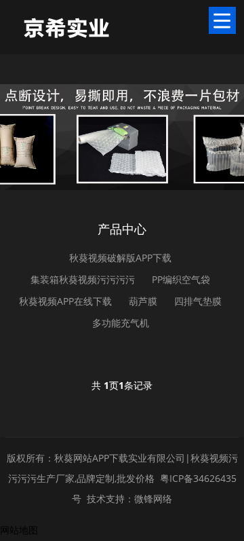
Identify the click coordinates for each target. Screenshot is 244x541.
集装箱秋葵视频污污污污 (82, 279)
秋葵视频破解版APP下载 (120, 257)
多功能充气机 (120, 322)
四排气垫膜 (198, 301)
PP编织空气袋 (181, 279)
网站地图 (19, 529)
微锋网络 (153, 498)
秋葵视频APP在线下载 (65, 301)
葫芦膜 (143, 301)
